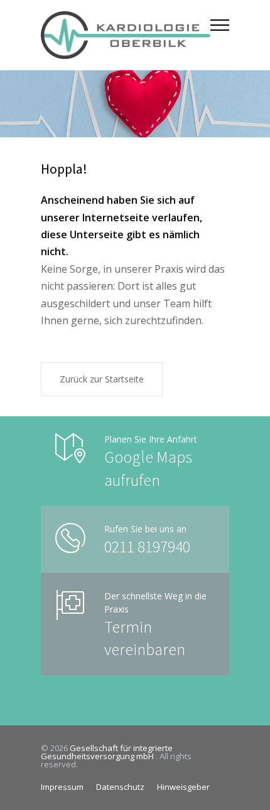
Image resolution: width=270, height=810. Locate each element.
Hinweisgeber (183, 786)
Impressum (62, 786)
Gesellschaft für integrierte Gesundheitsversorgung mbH (107, 752)
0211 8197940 (147, 546)
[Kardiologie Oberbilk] (125, 35)
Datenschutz (120, 786)
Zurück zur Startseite (102, 379)
